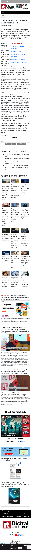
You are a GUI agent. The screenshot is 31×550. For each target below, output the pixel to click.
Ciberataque (8, 143)
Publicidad (26, 516)
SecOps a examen (16, 51)
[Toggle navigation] (3, 12)
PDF (18, 441)
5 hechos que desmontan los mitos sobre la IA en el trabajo (15, 460)
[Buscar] (3, 2)
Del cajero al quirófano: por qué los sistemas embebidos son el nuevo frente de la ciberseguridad (15, 485)
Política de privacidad (7, 516)
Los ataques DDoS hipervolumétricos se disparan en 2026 (7, 238)
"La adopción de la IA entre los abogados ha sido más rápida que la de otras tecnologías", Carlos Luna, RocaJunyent (14, 372)
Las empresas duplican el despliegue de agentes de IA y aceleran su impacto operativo (15, 282)
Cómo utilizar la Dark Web (19, 62)
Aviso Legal (26, 511)
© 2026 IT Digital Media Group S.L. (11, 511)
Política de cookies (8, 514)
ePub (22, 441)
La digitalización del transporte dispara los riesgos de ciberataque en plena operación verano (5, 192)
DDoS (14, 143)
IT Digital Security (21, 143)
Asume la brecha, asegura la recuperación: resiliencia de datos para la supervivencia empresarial (15, 297)
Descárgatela (25, 8)
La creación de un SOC (18, 59)
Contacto (18, 516)
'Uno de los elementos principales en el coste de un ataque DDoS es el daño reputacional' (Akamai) (17, 167)
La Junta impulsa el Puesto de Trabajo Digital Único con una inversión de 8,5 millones (25, 240)
